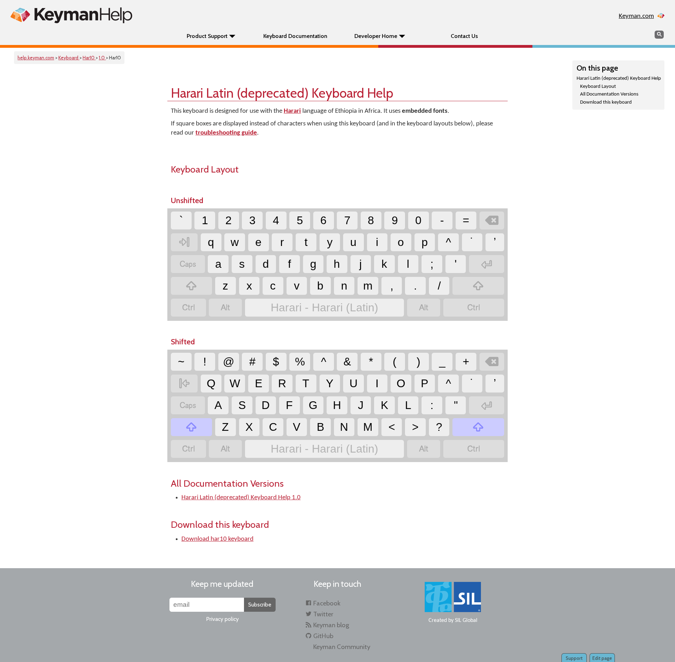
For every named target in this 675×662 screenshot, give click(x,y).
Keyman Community (341, 647)
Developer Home (375, 36)
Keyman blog (331, 625)
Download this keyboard (606, 102)
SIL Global (466, 620)
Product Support (207, 36)
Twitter (323, 614)
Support (574, 658)
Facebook (326, 603)
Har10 (89, 57)
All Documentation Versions (609, 94)
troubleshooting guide (226, 133)
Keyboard (68, 57)
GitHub (323, 636)
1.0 (102, 57)
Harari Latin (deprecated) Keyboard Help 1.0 (241, 497)
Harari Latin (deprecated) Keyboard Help (619, 78)
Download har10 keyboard (217, 539)
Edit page (602, 658)
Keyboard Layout (598, 86)
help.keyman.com (36, 57)
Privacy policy (222, 619)
